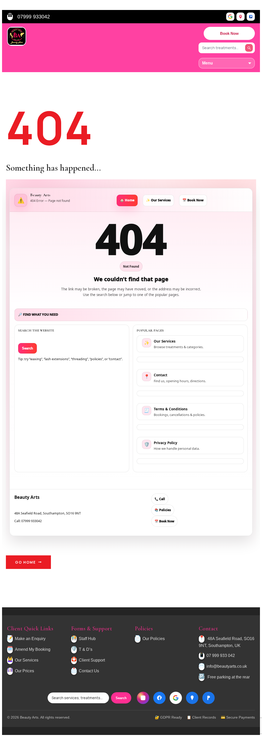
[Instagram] (143, 698)
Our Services (26, 660)
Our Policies (154, 639)
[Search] (249, 48)
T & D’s (85, 649)
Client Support (92, 660)
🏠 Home (127, 200)
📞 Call (160, 499)
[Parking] (251, 17)
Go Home (25, 562)
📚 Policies (163, 510)
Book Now (229, 33)
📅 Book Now (193, 200)
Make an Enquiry (30, 639)
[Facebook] (159, 698)
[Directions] (240, 17)
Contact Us (89, 671)
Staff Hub (87, 639)
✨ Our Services (158, 200)
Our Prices (24, 671)
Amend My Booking (32, 649)
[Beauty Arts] (16, 36)
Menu (207, 63)
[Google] (230, 17)
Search (27, 348)
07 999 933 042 (220, 656)
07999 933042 (33, 16)
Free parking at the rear (229, 677)
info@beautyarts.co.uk (226, 666)
